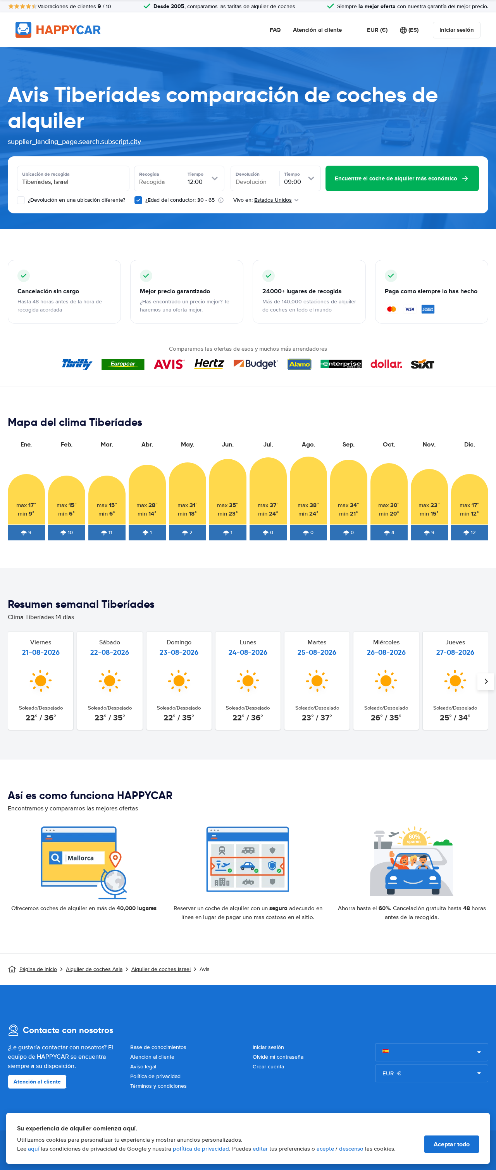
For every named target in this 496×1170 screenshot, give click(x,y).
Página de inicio (38, 969)
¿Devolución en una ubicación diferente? (76, 200)
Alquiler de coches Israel (161, 969)
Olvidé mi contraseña (278, 1057)
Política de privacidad (155, 1076)
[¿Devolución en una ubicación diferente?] (21, 200)
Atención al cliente (317, 30)
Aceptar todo (452, 1144)
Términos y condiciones (158, 1086)
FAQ (275, 30)
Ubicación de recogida (46, 174)
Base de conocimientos (158, 1047)
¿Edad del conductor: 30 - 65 (180, 200)
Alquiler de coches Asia (94, 969)
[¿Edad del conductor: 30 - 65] (138, 200)
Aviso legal (143, 1066)
